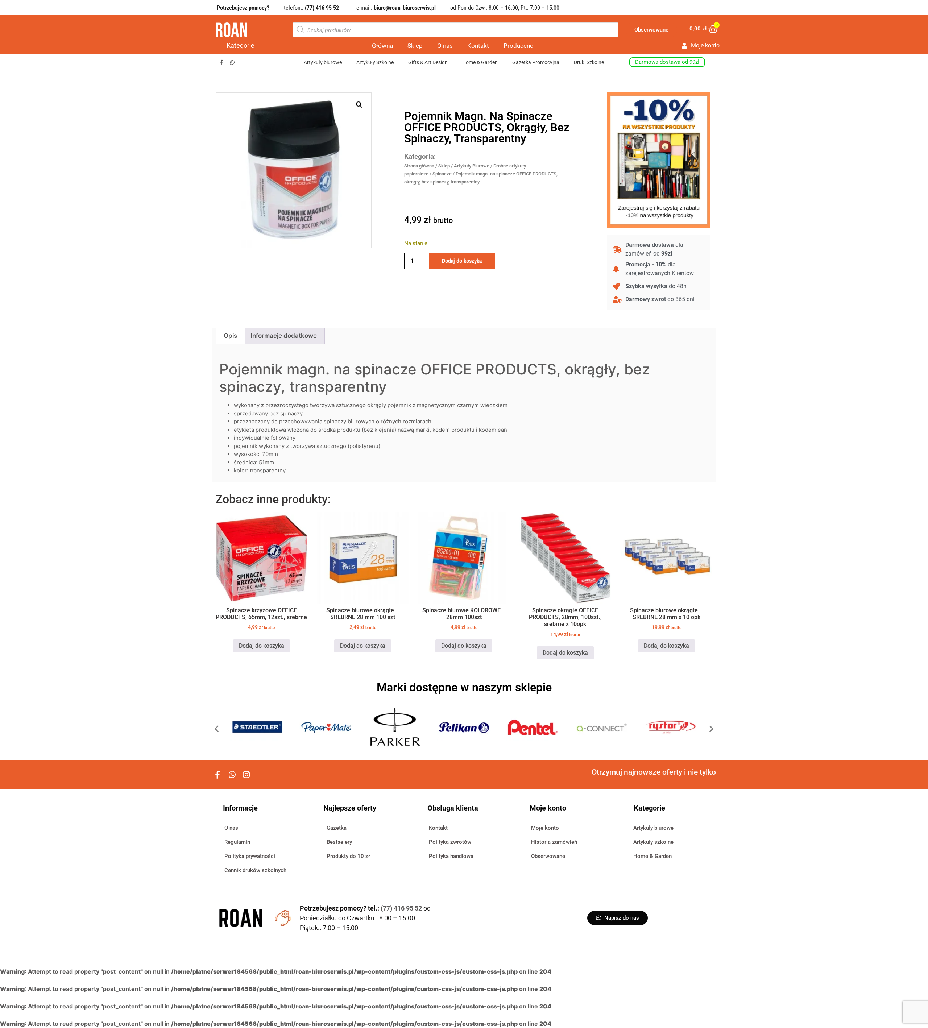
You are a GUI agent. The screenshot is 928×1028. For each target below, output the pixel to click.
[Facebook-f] (221, 62)
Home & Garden (480, 62)
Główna (382, 45)
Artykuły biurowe (323, 62)
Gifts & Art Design (428, 62)
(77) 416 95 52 (402, 908)
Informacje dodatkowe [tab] (283, 335)
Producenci (519, 45)
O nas (445, 45)
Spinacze (442, 174)
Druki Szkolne (589, 62)
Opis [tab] (230, 335)
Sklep (415, 45)
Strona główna (419, 166)
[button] (359, 104)
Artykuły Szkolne (375, 62)
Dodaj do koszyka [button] (261, 645)
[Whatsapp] (232, 62)
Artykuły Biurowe (471, 166)
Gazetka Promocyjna (535, 62)
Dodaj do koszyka (462, 261)
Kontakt (478, 45)
